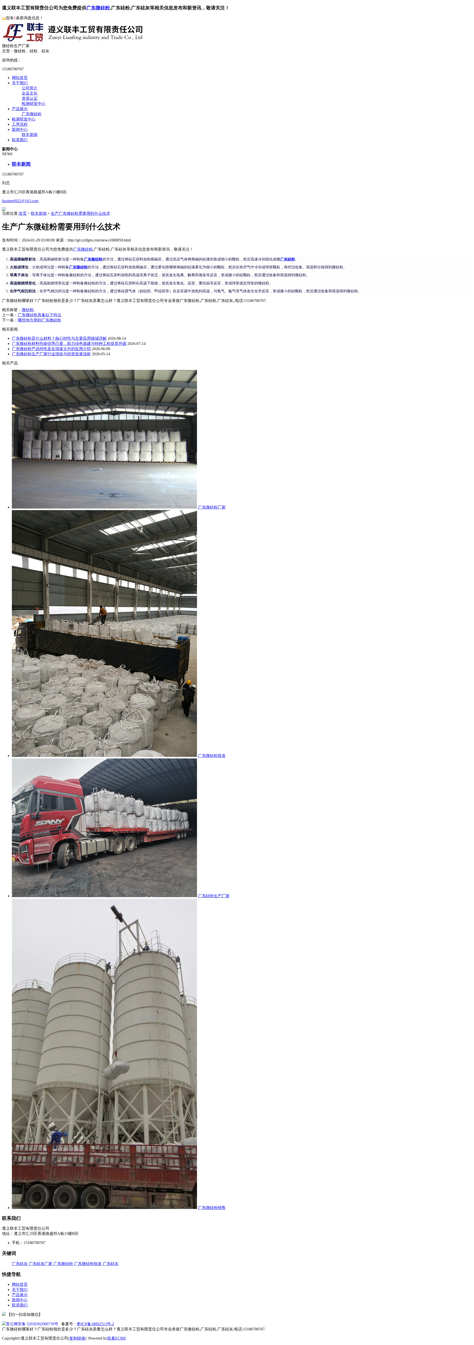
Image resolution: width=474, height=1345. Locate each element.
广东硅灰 (20, 1264)
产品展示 (20, 109)
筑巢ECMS (116, 1338)
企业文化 (30, 93)
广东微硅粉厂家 (212, 507)
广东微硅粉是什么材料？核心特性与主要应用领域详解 (59, 338)
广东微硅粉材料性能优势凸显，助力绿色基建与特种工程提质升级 (69, 343)
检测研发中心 (33, 103)
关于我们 (20, 83)
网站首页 (20, 78)
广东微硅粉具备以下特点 (39, 315)
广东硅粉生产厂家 (214, 896)
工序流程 (20, 124)
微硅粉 (28, 310)
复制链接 (77, 1338)
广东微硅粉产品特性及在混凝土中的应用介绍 (51, 349)
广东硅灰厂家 (40, 1264)
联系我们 (20, 140)
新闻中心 (20, 129)
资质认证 (30, 98)
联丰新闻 (30, 135)
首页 (23, 213)
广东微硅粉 (98, 7)
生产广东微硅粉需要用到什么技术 (80, 213)
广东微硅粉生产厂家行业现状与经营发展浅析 (51, 354)
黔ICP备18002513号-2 (95, 1324)
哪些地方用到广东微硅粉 (39, 320)
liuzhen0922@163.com (20, 201)
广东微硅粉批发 (212, 755)
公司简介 (30, 88)
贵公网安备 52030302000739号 (32, 1324)
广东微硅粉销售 (212, 1208)
